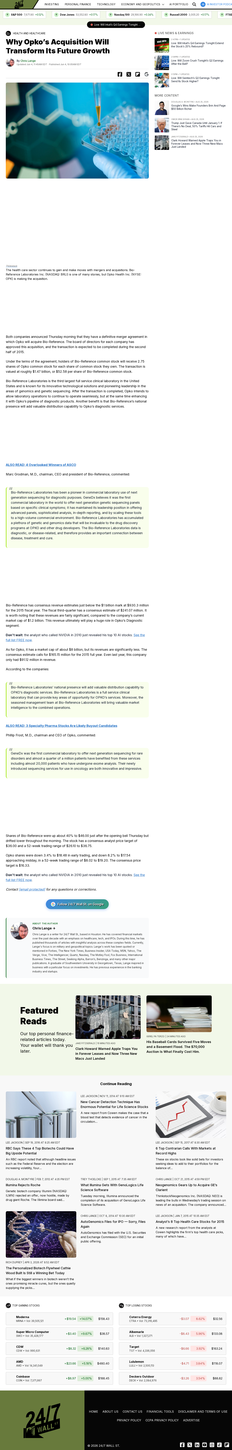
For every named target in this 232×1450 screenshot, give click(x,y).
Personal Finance (78, 4)
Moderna (22, 1317)
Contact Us (132, 1411)
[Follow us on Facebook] (182, 1445)
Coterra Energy (140, 1317)
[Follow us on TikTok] (219, 1445)
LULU (132, 1365)
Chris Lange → (43, 928)
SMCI (19, 1335)
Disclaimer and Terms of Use (202, 1411)
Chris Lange (28, 60)
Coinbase (23, 1376)
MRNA (19, 1320)
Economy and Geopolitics (140, 4)
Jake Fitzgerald (85, 1043)
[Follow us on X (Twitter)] (189, 1445)
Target (134, 1347)
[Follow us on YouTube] (204, 1445)
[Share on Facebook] (120, 74)
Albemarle (136, 1332)
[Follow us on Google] (146, 74)
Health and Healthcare (29, 33)
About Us (110, 1411)
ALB (131, 1335)
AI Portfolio (178, 4)
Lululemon (136, 1361)
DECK (132, 1380)
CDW (20, 1347)
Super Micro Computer (32, 1332)
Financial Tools (160, 1411)
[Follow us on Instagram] (212, 1445)
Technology (106, 4)
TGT (132, 1350)
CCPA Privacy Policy (162, 1420)
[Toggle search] (194, 4)
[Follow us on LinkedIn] (197, 1445)
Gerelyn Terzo (155, 1036)
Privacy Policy (129, 1420)
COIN (19, 1380)
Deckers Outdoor (141, 1376)
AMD (19, 1361)
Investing (52, 4)
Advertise (191, 1420)
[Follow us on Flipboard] (137, 74)
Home (93, 1411)
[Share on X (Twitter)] (129, 74)
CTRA (132, 1320)
